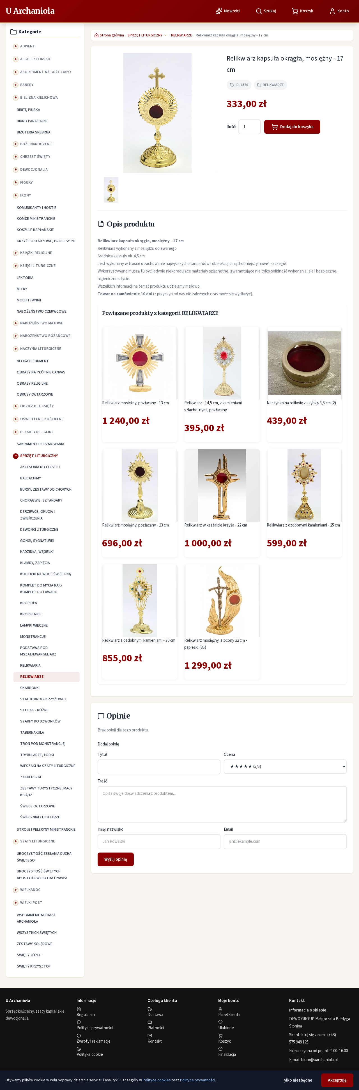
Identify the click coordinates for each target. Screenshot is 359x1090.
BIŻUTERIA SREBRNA (33, 132)
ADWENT (27, 46)
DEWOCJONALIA (34, 169)
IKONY (25, 195)
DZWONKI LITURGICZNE (39, 529)
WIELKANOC (30, 890)
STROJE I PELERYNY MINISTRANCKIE (46, 829)
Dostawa (155, 1015)
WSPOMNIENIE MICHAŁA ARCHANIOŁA (36, 918)
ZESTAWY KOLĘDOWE (34, 944)
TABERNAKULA (32, 732)
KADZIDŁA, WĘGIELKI (37, 552)
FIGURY (26, 182)
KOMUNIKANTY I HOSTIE (36, 208)
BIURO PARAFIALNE (32, 121)
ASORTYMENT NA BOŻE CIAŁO (45, 72)
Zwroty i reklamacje (94, 1041)
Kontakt (155, 1041)
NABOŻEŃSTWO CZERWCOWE (41, 311)
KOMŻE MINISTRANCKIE (36, 218)
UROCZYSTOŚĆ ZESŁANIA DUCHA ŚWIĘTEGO (44, 857)
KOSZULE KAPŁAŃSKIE (35, 230)
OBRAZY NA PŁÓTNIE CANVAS (41, 372)
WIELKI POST (31, 903)
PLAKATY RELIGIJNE (37, 432)
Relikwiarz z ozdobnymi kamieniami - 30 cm (138, 640)
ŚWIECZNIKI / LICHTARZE (40, 817)
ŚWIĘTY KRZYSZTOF (34, 966)
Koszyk (224, 1041)
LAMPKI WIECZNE (34, 625)
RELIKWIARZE (31, 677)
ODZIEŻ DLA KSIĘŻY (37, 406)
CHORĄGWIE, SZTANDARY (41, 500)
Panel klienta (229, 1015)
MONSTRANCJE (33, 636)
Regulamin (86, 1015)
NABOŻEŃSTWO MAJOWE (41, 323)
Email (228, 829)
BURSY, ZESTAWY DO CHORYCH (46, 489)
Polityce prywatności (197, 1080)
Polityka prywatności (95, 1028)
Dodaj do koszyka (297, 127)
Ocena (229, 755)
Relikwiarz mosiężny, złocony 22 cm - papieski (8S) (215, 644)
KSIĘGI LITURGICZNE (38, 266)
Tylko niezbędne (297, 1080)
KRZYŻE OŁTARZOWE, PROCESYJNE (46, 241)
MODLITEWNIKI (29, 300)
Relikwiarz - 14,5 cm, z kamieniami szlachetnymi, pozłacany (213, 406)
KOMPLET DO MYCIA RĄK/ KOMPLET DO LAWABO (41, 589)
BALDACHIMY (30, 478)
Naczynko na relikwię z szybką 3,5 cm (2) (301, 403)
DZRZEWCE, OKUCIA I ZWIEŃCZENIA (37, 515)
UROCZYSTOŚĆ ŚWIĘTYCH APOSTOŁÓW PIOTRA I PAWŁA (42, 875)
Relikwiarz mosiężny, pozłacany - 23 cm (135, 525)
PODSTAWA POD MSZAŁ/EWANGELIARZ (38, 651)
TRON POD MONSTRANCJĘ (42, 744)
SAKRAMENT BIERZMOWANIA (40, 444)
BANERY (26, 85)
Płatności (156, 1028)
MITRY (22, 289)
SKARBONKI (30, 688)
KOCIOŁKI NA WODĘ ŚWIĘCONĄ (45, 574)
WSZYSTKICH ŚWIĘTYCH (37, 933)
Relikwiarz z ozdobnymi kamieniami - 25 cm (303, 525)
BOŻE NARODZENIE (36, 144)
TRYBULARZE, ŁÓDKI (37, 755)
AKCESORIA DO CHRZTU (40, 467)
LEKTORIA (25, 278)
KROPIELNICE (31, 614)
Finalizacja (227, 1054)
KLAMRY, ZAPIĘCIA (35, 563)
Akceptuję (337, 1080)
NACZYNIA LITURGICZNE (40, 349)
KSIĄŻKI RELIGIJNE (36, 253)
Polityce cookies (157, 1080)
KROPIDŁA (28, 603)
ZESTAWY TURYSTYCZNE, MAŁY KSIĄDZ (46, 792)
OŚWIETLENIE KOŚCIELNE (41, 419)
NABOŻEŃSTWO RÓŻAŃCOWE (45, 336)
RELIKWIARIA (30, 665)
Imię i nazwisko (110, 829)
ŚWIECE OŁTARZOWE (37, 806)
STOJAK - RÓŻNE (34, 710)
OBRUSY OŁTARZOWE (35, 394)
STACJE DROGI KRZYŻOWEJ (43, 699)
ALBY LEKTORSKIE (35, 59)
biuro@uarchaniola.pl (319, 1060)
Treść (102, 781)
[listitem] (111, 189)
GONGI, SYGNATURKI (37, 541)
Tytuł (102, 755)
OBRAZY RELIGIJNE (32, 383)
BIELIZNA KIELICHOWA (39, 97)
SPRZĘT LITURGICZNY (39, 456)
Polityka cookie (90, 1054)
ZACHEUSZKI (30, 777)
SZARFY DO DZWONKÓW (40, 721)
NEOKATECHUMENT (33, 361)
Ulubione (226, 1028)
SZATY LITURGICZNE (37, 841)
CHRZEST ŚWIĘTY (35, 157)
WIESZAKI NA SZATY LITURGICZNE (47, 766)
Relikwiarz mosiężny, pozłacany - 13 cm (135, 403)
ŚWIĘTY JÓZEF (29, 955)
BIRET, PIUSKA (28, 110)
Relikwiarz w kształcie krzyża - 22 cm (215, 525)
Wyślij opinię (115, 859)
